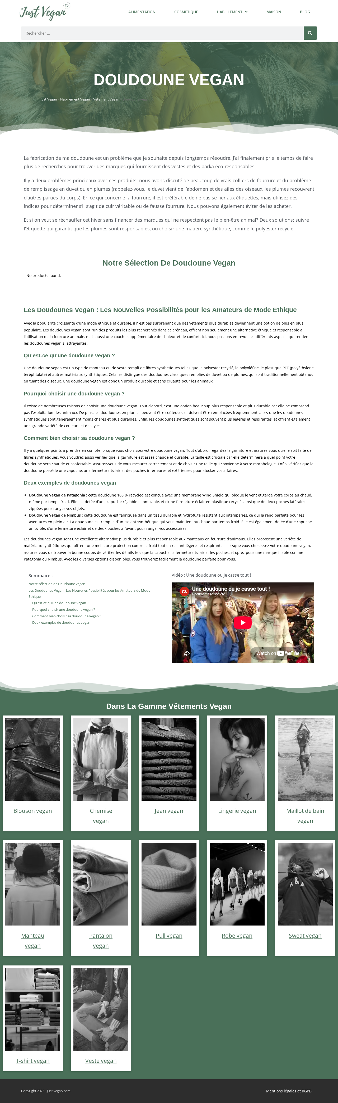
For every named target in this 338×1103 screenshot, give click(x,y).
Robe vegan (237, 935)
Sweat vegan (305, 935)
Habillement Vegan (75, 99)
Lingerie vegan (237, 810)
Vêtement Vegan (106, 99)
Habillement (229, 11)
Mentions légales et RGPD (289, 1090)
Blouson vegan (32, 810)
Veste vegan (101, 1060)
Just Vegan (49, 99)
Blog (305, 11)
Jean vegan (169, 810)
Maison (273, 11)
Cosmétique (186, 11)
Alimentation (142, 11)
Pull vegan (169, 935)
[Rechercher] (310, 33)
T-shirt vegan (33, 1060)
